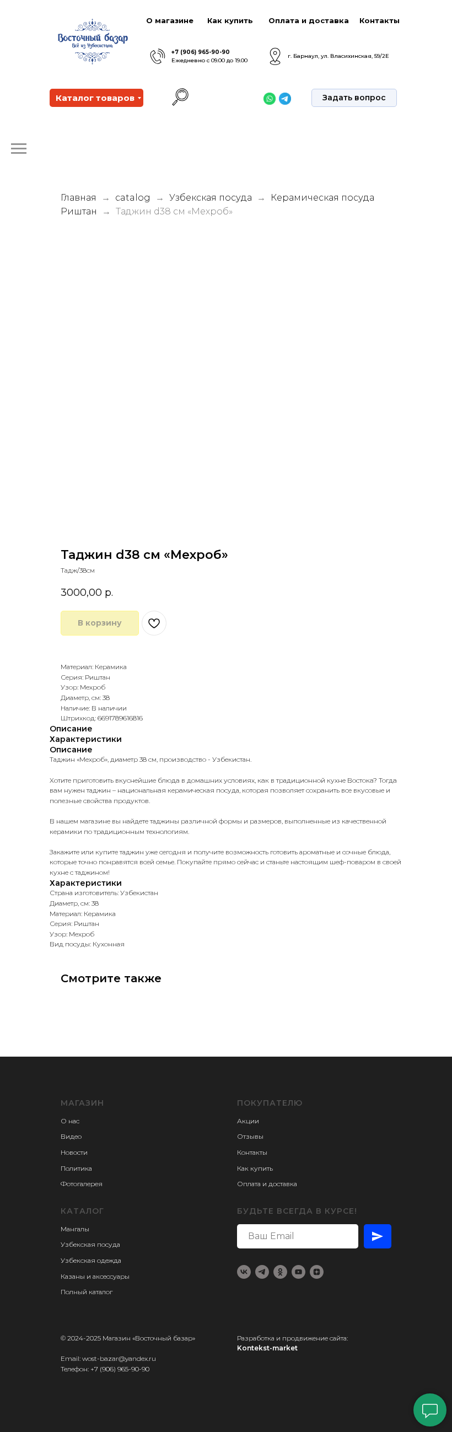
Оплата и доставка (308, 20)
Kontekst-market (267, 1348)
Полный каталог (86, 1292)
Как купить (230, 20)
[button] (354, 98)
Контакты (379, 20)
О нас (70, 1121)
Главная (78, 197)
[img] (157, 56)
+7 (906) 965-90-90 (200, 52)
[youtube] (298, 1272)
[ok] (280, 1272)
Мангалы (75, 1229)
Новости (74, 1152)
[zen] (317, 1272)
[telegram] (262, 1272)
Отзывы (250, 1136)
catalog (132, 197)
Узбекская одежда (91, 1260)
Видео (71, 1136)
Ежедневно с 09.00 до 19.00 (209, 60)
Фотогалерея (82, 1184)
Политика (76, 1168)
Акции (248, 1121)
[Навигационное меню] (18, 148)
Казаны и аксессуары (95, 1276)
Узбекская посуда (210, 197)
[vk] (244, 1272)
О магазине (169, 20)
